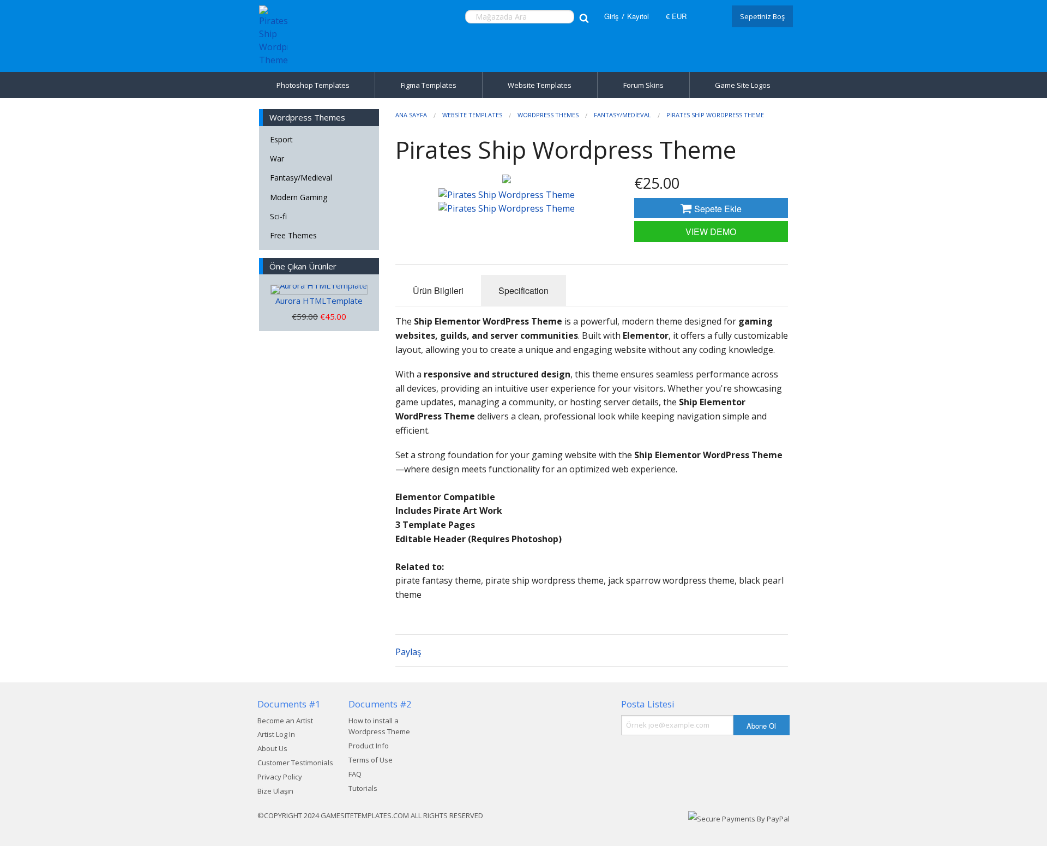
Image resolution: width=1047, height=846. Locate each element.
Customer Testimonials (295, 762)
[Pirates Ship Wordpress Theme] (506, 179)
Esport (281, 139)
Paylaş (408, 652)
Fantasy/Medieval (301, 177)
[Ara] (584, 16)
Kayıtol (638, 16)
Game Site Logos (743, 85)
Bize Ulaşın (275, 791)
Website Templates (539, 85)
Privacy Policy (279, 777)
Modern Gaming (298, 197)
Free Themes (293, 235)
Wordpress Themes (548, 115)
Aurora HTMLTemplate (319, 300)
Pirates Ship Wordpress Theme (715, 115)
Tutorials (362, 788)
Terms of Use (370, 760)
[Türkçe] (707, 16)
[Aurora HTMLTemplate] (319, 289)
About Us (272, 748)
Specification (523, 290)
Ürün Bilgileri (438, 290)
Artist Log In (276, 734)
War (277, 158)
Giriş (611, 16)
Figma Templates (428, 85)
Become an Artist (285, 720)
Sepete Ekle (717, 208)
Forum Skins (643, 85)
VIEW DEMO (710, 231)
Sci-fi (278, 216)
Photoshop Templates (313, 85)
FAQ (355, 774)
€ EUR (676, 16)
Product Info (368, 746)
